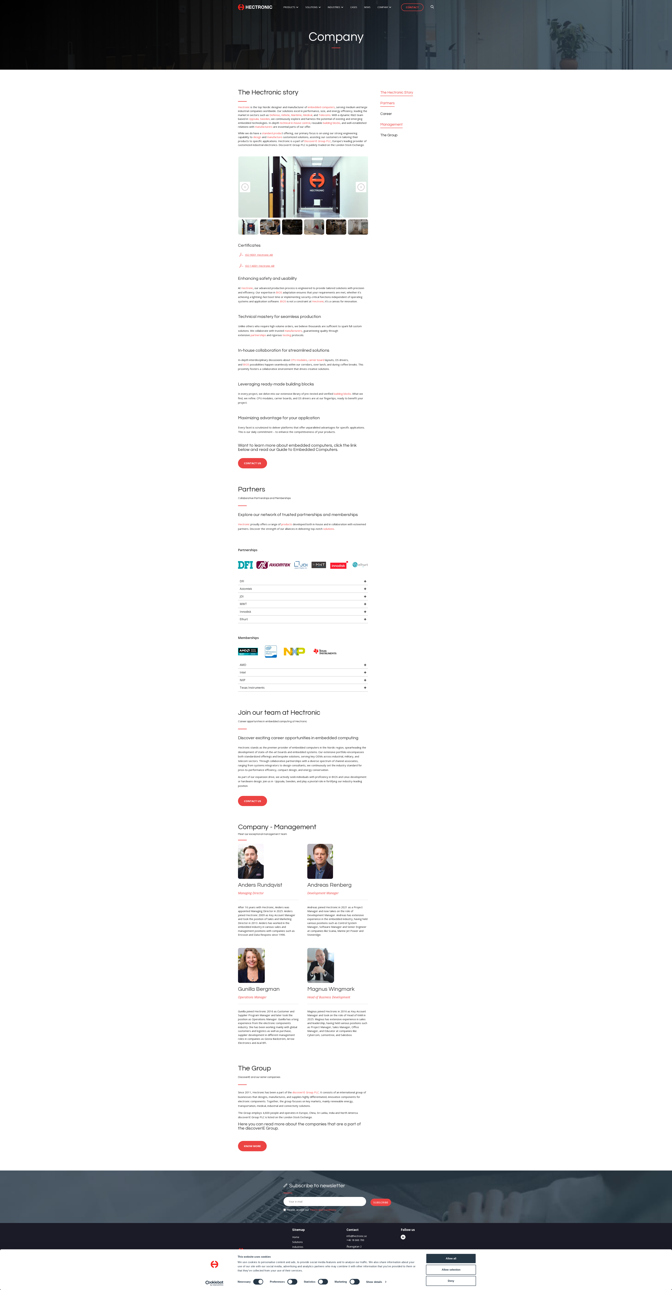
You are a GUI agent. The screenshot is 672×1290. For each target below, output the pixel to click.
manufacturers (263, 126)
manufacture (274, 137)
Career (386, 114)
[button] (245, 187)
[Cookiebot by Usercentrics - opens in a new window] (214, 1283)
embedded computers (321, 107)
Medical (307, 115)
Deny (451, 1280)
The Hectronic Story (396, 92)
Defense (275, 115)
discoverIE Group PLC (305, 1092)
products (286, 524)
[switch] (292, 1281)
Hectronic (244, 107)
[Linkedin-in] (403, 1237)
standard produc (272, 133)
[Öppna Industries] (342, 7)
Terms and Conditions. (323, 1209)
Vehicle (285, 115)
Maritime (296, 115)
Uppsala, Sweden (259, 119)
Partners (387, 103)
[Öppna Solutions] (319, 7)
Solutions (297, 1242)
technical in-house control (295, 123)
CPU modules (299, 360)
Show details (374, 1281)
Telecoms (325, 115)
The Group (388, 135)
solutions (328, 528)
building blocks (331, 123)
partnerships (258, 335)
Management (391, 124)
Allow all (451, 1258)
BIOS (279, 292)
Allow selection (451, 1269)
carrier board (316, 360)
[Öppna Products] (297, 7)
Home (295, 1237)
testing (287, 335)
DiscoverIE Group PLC (317, 141)
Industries (297, 1247)
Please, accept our (312, 1209)
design (257, 137)
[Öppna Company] (390, 7)
